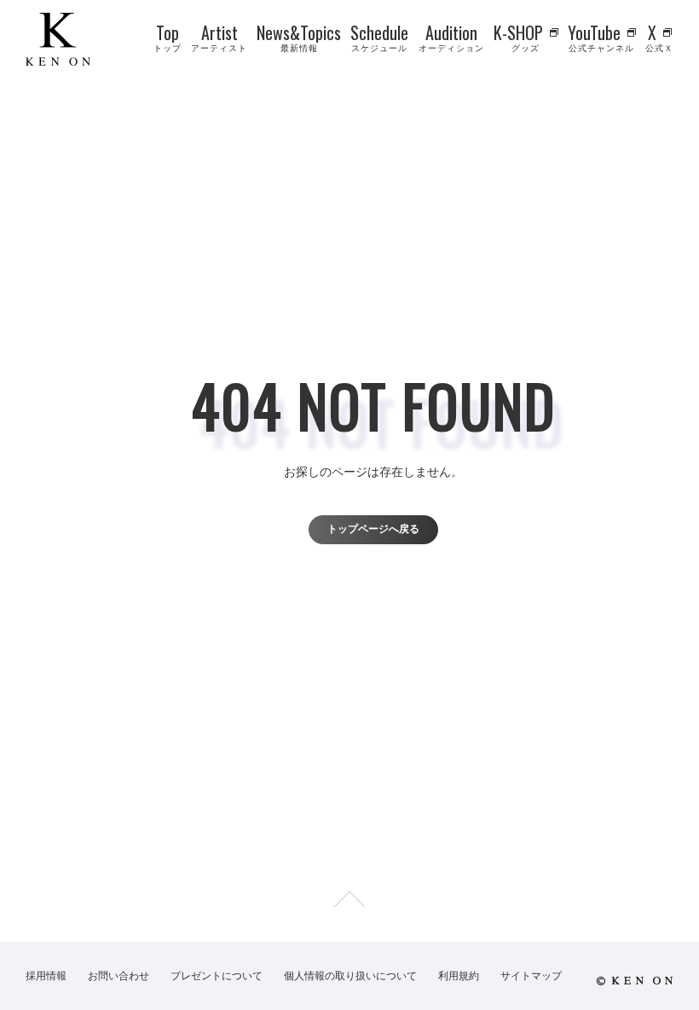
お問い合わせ (118, 976)
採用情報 (46, 976)
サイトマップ (531, 976)
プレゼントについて (216, 976)
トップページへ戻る (373, 529)
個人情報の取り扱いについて (350, 976)
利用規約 (458, 976)
